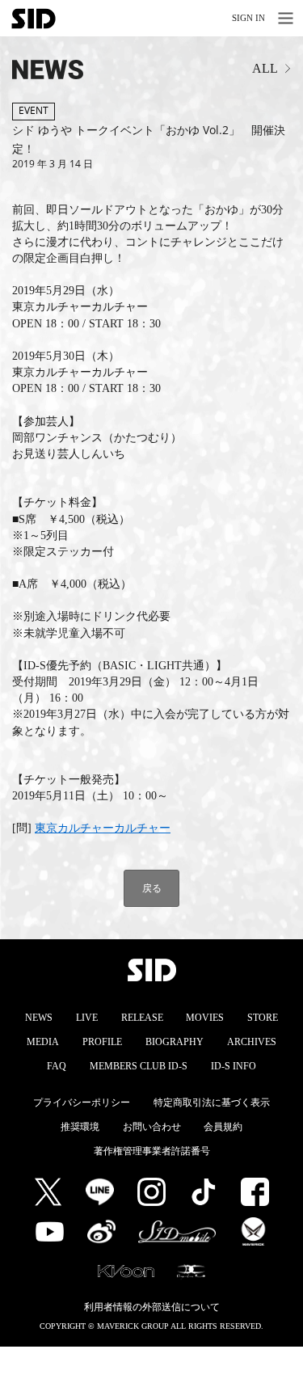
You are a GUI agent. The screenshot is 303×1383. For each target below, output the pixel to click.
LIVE (87, 1017)
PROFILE (102, 1042)
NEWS (39, 1017)
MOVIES (205, 1017)
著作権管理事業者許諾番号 (152, 1151)
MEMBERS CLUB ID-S (138, 1066)
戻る (152, 888)
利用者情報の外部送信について (152, 1307)
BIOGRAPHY (174, 1042)
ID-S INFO (233, 1066)
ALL (265, 68)
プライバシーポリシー (81, 1102)
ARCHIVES (251, 1042)
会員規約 (223, 1127)
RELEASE (142, 1017)
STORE (262, 1017)
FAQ (56, 1066)
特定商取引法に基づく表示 (212, 1102)
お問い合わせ (152, 1127)
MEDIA (43, 1042)
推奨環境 (80, 1127)
